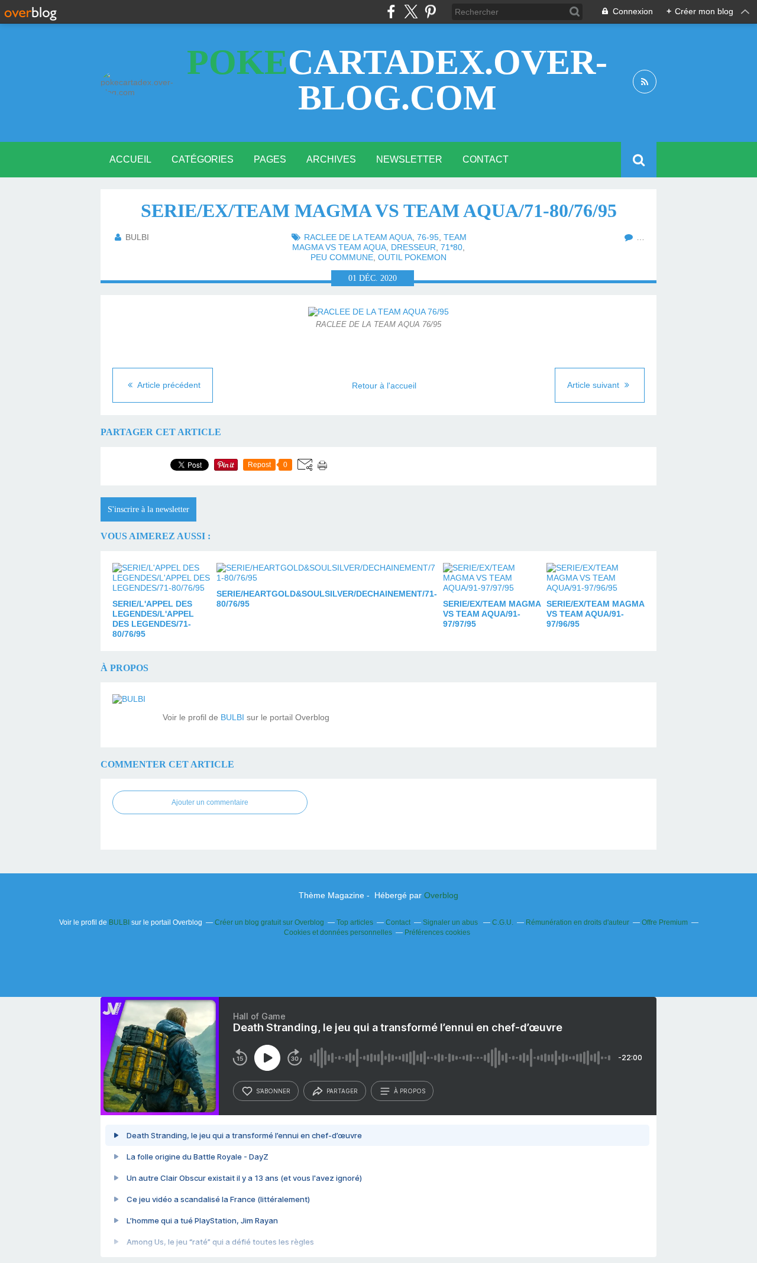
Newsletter (409, 159)
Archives (331, 159)
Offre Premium (665, 922)
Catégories (203, 159)
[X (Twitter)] (410, 11)
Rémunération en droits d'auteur (577, 922)
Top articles (355, 922)
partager (342, 1090)
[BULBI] (133, 715)
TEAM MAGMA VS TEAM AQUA (379, 242)
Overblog (441, 895)
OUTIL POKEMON (412, 257)
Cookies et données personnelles (338, 932)
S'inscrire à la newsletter (148, 509)
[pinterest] (430, 11)
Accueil (130, 159)
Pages (270, 159)
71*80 (451, 247)
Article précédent (167, 385)
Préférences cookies (437, 932)
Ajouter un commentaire (210, 802)
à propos (409, 1090)
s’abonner (273, 1090)
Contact (485, 159)
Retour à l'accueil (384, 385)
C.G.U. (502, 922)
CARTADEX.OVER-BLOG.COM (397, 79)
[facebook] (391, 11)
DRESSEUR (413, 247)
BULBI (232, 717)
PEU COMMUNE (341, 257)
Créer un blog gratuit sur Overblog (269, 922)
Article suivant (594, 385)
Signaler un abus (451, 922)
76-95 (428, 237)
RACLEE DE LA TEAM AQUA (358, 237)
